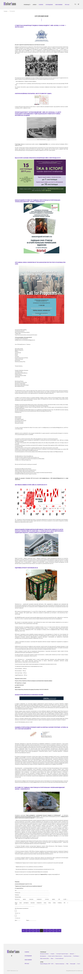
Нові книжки (58, 4)
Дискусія (72, 953)
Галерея (41, 4)
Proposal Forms (18, 412)
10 (51, 930)
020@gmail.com (31, 340)
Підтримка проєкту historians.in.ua (26, 567)
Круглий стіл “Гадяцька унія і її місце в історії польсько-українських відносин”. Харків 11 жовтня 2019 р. (40, 788)
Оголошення (49, 4)
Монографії (72, 963)
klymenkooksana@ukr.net (31, 79)
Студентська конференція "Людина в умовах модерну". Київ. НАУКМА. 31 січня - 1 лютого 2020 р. (40, 26)
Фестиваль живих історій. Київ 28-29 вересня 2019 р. (31, 484)
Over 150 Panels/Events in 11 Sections (22, 344)
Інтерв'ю (52, 953)
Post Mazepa (76, 956)
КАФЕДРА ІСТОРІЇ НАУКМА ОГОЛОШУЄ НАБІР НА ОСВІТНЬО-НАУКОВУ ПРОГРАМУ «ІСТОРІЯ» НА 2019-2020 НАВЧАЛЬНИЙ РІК (41, 728)
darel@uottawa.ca (18, 340)
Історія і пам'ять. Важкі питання (55, 956)
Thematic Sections (18, 366)
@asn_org (29, 459)
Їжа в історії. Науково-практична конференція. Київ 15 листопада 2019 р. (38, 158)
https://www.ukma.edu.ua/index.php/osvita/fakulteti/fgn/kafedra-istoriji (52, 782)
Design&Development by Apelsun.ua (74, 970)
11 (55, 930)
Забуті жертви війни (44, 958)
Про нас (67, 4)
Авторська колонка (44, 953)
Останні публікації (59, 958)
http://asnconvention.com (34, 457)
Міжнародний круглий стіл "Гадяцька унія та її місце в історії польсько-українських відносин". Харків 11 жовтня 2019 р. (38, 200)
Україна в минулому (59, 963)
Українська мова (67, 956)
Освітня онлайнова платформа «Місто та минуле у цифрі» (33, 93)
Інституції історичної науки (62, 953)
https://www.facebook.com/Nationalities (36, 458)
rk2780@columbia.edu (33, 450)
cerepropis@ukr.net (56, 874)
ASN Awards (17, 376)
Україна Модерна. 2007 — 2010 (46, 963)
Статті (78, 963)
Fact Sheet (18, 428)
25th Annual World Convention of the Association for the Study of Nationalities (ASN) (40, 263)
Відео (52, 958)
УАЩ (67, 963)
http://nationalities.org (28, 456)
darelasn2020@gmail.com (57, 427)
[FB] (78, 4)
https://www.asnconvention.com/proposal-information (26, 334)
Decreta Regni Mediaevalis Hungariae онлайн (29, 694)
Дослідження (43, 956)
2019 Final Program (20, 408)
